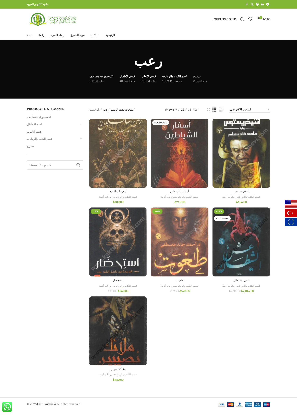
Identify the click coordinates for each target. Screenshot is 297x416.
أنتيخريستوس (241, 191)
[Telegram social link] (267, 4)
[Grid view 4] (221, 109)
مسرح (30, 146)
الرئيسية (94, 109)
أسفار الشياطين (179, 191)
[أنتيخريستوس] (241, 153)
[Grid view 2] (208, 109)
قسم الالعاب (34, 131)
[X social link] (252, 4)
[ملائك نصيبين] (118, 330)
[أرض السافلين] (118, 153)
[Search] (242, 19)
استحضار (118, 280)
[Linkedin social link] (262, 4)
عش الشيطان (241, 280)
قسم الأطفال (34, 124)
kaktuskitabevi (46, 404)
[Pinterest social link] (257, 4)
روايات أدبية (105, 196)
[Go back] (129, 61)
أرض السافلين (118, 191)
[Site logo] (52, 19)
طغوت (180, 280)
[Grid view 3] (214, 109)
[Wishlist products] (250, 19)
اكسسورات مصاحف (39, 117)
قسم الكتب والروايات (39, 138)
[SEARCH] (78, 165)
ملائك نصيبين (118, 369)
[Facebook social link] (247, 4)
